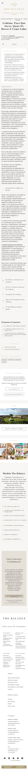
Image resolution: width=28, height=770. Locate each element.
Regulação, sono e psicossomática (7, 666)
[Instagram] (13, 758)
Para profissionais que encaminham (20, 666)
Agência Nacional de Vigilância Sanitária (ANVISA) (11, 245)
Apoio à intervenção (20, 662)
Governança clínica (12, 682)
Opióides (18, 359)
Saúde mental (6, 655)
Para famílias (18, 663)
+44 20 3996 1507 (11, 743)
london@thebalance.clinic (13, 741)
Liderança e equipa (12, 680)
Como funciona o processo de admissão (7, 645)
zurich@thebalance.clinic (13, 732)
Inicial (2, 19)
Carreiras (10, 689)
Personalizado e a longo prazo (20, 639)
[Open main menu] (2, 3)
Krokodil (11, 359)
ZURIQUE (14, 14)
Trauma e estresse (7, 660)
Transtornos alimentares (8, 659)
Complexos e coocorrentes (6, 663)
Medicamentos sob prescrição (18, 19)
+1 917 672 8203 (11, 752)
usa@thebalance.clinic (13, 750)
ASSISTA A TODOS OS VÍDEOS (14, 428)
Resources (5, 19)
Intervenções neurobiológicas (19, 643)
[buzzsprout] (22, 758)
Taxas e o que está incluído (7, 642)
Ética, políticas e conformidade (15, 687)
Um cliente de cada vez (20, 636)
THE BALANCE (12, 35)
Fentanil (4, 359)
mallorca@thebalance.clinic (14, 723)
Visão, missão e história (13, 678)
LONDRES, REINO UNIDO (14, 737)
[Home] (14, 7)
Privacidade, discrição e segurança (20, 659)
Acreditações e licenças (13, 684)
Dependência (10, 19)
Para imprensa (11, 701)
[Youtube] (17, 758)
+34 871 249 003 (11, 725)
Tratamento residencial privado (8, 635)
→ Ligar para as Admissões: (14, 601)
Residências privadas (20, 657)
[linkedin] (9, 758)
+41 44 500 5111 (11, 734)
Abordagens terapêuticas (21, 647)
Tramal (4, 362)
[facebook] (4, 758)
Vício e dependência (7, 657)
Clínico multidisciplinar (20, 641)
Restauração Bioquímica (21, 646)
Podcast (10, 703)
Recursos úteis (11, 706)
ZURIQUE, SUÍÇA (12, 728)
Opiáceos (25, 19)
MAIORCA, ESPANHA (13, 719)
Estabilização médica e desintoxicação (7, 639)
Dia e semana (18, 655)
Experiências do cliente (20, 668)
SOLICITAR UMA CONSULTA (14, 394)
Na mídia (10, 699)
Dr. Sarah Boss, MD (19, 37)
